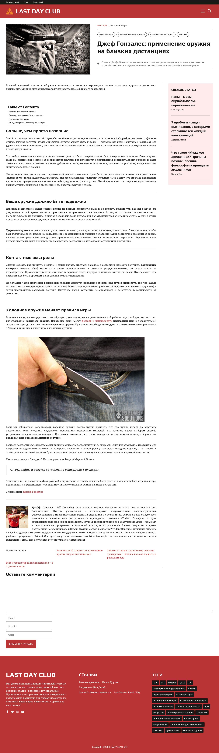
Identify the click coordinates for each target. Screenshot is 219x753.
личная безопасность (141, 62)
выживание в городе (164, 700)
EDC (155, 682)
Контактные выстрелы (19, 118)
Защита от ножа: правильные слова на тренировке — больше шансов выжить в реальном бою (131, 554)
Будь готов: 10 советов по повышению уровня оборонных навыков (80, 552)
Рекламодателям (89, 682)
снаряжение (160, 724)
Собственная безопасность (131, 34)
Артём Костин (178, 139)
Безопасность (106, 34)
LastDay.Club (177, 109)
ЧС (190, 682)
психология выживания (167, 718)
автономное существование (169, 688)
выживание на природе (193, 700)
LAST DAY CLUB (38, 11)
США (182, 682)
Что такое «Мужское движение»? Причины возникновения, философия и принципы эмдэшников (190, 160)
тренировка (172, 730)
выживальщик (184, 694)
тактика (150, 65)
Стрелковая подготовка (162, 34)
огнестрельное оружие (165, 62)
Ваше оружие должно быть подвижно (26, 115)
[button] (209, 11)
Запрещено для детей (92, 687)
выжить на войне (163, 706)
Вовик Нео (176, 174)
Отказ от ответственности (95, 692)
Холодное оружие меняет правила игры (27, 122)
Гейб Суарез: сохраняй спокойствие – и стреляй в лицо (29, 564)
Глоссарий (38, 2)
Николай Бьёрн (118, 25)
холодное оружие (190, 65)
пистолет (183, 62)
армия (191, 688)
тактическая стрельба (168, 65)
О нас (26, 2)
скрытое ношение (136, 65)
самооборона (119, 65)
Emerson (106, 62)
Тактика (183, 34)
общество (158, 712)
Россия (172, 682)
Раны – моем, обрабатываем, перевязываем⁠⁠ (183, 101)
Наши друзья (110, 682)
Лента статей (12, 2)
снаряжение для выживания (187, 724)
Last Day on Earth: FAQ (127, 692)
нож (206, 706)
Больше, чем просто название (22, 111)
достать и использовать (97, 320)
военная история (163, 694)
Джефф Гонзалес (120, 62)
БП (162, 682)
